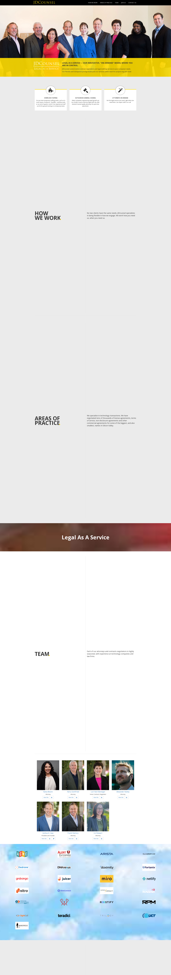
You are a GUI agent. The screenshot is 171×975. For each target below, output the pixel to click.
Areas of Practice (106, 2)
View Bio (46, 797)
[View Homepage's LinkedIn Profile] (52, 797)
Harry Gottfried (73, 792)
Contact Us (132, 2)
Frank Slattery (73, 833)
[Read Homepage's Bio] (48, 775)
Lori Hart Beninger (98, 792)
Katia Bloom (48, 792)
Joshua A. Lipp (48, 833)
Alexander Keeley (122, 792)
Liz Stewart (98, 833)
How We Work (92, 2)
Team (116, 2)
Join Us (123, 2)
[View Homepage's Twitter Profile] (54, 838)
